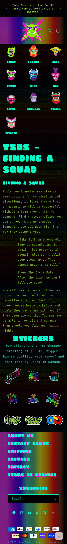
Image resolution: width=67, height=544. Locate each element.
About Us (20, 436)
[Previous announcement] (7, 8)
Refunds (18, 459)
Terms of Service (31, 475)
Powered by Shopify (46, 542)
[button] (7, 31)
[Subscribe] (55, 498)
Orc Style (25, 542)
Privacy (18, 467)
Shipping (19, 452)
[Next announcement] (60, 8)
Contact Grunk (28, 444)
